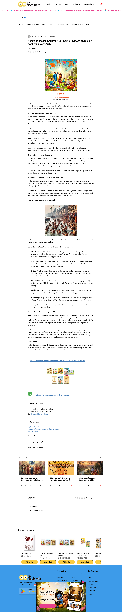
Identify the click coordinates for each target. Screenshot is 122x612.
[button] (83, 582)
